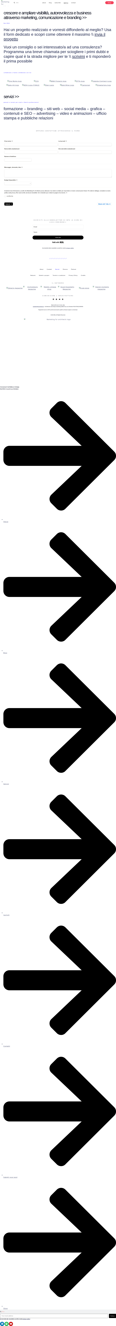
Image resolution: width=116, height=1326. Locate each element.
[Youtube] (59, 299)
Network (32, 275)
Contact (73, 2)
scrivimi (78, 56)
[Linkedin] (53, 299)
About (44, 2)
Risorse (65, 269)
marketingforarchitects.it (38, 306)
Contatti (49, 269)
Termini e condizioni (59, 275)
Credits (83, 275)
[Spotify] (56, 299)
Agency (66, 2)
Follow (112, 1316)
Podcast (73, 269)
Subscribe (58, 2)
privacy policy (70, 248)
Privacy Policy (73, 275)
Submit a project (44, 275)
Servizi (57, 269)
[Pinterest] (62, 299)
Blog (50, 2)
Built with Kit (58, 242)
